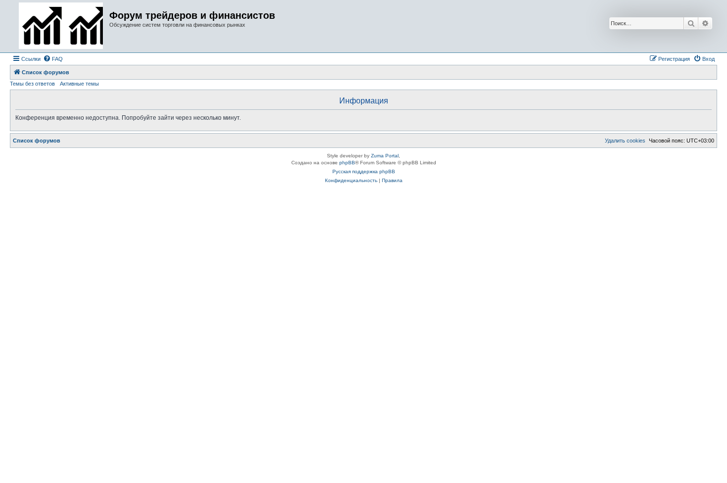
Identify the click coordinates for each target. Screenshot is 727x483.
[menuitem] (53, 59)
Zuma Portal (385, 155)
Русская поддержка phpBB (363, 171)
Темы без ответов (32, 84)
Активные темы (79, 84)
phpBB (347, 162)
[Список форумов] (60, 26)
